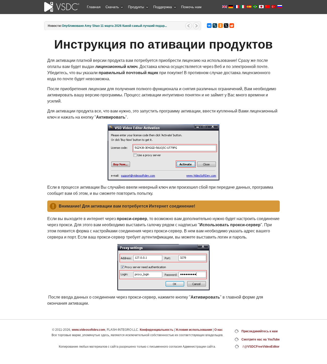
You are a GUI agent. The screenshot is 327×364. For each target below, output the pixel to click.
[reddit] (231, 25)
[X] (226, 25)
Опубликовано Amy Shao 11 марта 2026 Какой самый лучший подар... (114, 26)
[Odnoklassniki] (220, 25)
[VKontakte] (209, 25)
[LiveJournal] (215, 25)
